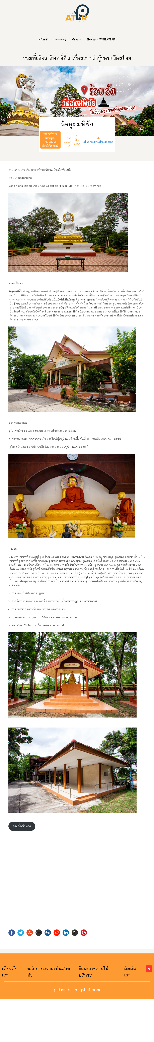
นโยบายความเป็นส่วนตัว (49, 972)
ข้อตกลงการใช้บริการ (93, 972)
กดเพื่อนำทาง (22, 826)
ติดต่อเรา (130, 972)
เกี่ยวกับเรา (10, 972)
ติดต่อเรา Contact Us (101, 39)
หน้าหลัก (43, 39)
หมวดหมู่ (60, 39)
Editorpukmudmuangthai (98, 141)
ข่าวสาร (76, 39)
